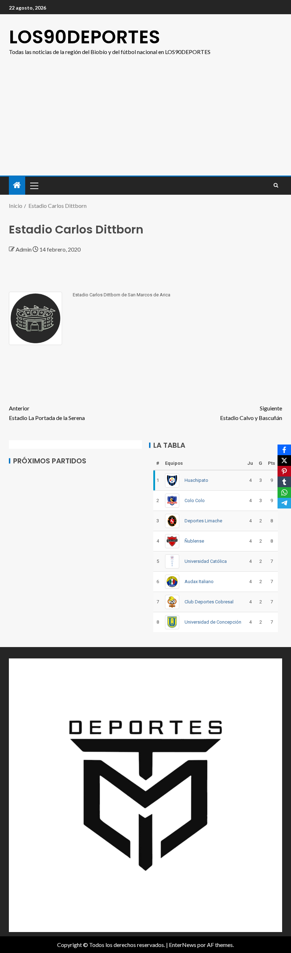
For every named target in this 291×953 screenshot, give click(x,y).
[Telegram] (284, 503)
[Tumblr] (284, 481)
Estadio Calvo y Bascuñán (251, 413)
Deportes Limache (203, 520)
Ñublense (194, 541)
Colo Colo (195, 500)
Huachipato (196, 480)
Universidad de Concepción (213, 622)
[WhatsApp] (284, 492)
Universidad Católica (206, 561)
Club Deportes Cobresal (209, 601)
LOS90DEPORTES (84, 37)
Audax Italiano (199, 581)
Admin (24, 249)
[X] (284, 460)
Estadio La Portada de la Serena (47, 413)
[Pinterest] (284, 471)
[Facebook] (284, 450)
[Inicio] (17, 185)
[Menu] (34, 185)
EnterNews (182, 944)
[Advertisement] (145, 122)
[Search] (275, 185)
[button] (34, 185)
